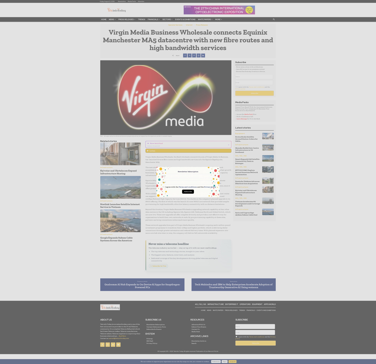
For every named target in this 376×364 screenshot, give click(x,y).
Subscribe (188, 191)
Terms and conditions (188, 187)
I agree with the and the (190, 187)
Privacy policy (210, 187)
